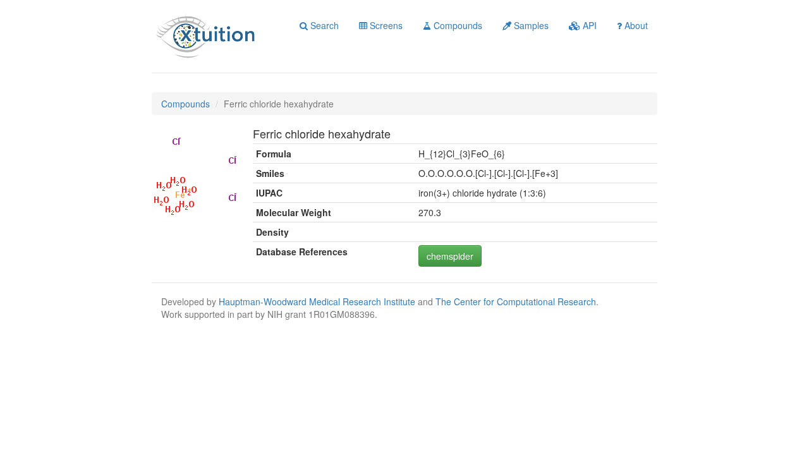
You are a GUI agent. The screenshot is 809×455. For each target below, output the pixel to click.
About (635, 25)
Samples (530, 25)
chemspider (450, 256)
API (588, 25)
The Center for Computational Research (515, 301)
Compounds (456, 25)
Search (323, 25)
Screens (385, 25)
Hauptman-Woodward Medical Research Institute (318, 301)
